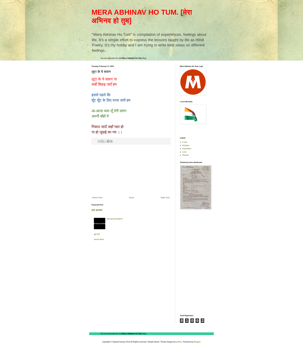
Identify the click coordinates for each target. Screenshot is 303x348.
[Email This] (99, 141)
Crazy (184, 142)
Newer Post (97, 198)
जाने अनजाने (97, 210)
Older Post (165, 198)
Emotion (185, 145)
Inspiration (186, 148)
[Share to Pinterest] (111, 141)
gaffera (179, 342)
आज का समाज (99, 239)
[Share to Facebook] (108, 141)
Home (131, 198)
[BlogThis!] (102, 141)
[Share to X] (105, 141)
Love (184, 152)
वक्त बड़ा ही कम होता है (114, 219)
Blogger (197, 342)
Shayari (185, 155)
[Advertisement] (131, 170)
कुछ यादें (97, 234)
